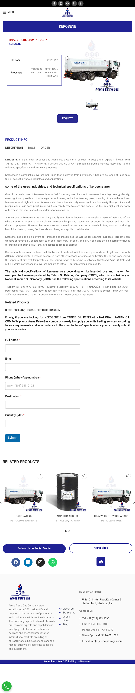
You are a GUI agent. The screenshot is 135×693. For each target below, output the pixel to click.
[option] (92, 63)
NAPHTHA (74, 521)
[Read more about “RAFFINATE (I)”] (40, 476)
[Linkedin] (28, 562)
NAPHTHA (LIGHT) (67, 516)
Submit (12, 438)
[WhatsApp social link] (80, 3)
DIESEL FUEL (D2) (15, 310)
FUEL (41, 40)
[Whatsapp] (52, 562)
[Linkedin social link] (74, 3)
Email (8, 359)
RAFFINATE (31, 521)
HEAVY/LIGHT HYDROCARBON (43, 310)
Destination (13, 396)
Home (12, 40)
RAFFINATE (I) (24, 516)
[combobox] (9, 386)
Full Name (12, 340)
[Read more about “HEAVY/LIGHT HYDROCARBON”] (127, 476)
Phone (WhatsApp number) (23, 377)
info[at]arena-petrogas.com (107, 641)
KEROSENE (11, 160)
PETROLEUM (27, 40)
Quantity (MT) (14, 415)
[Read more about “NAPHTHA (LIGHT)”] (84, 476)
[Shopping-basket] (101, 561)
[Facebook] (15, 562)
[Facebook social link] (54, 3)
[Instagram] (40, 562)
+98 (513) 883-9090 (97, 618)
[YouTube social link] (67, 3)
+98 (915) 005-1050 (107, 635)
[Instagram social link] (60, 3)
